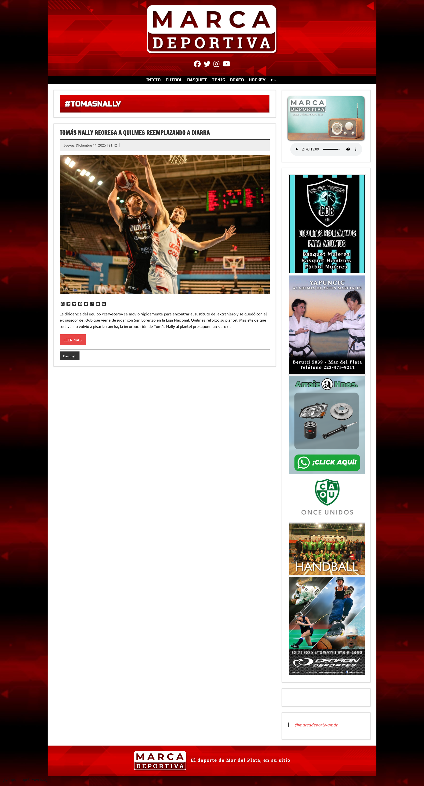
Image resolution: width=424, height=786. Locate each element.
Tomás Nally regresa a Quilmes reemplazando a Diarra (135, 132)
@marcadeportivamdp (316, 724)
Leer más (73, 339)
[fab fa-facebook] (197, 64)
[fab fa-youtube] (226, 64)
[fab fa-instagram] (216, 64)
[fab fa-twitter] (207, 64)
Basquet (69, 356)
